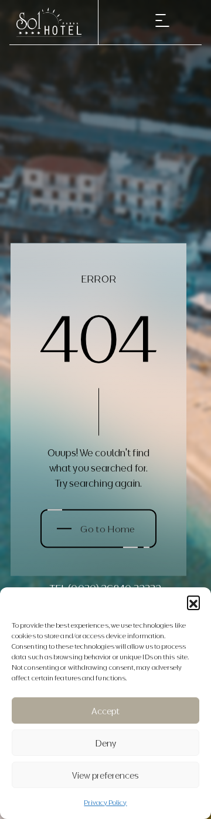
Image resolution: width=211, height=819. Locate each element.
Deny (106, 743)
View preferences (105, 775)
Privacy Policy (105, 802)
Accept (105, 711)
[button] (193, 602)
